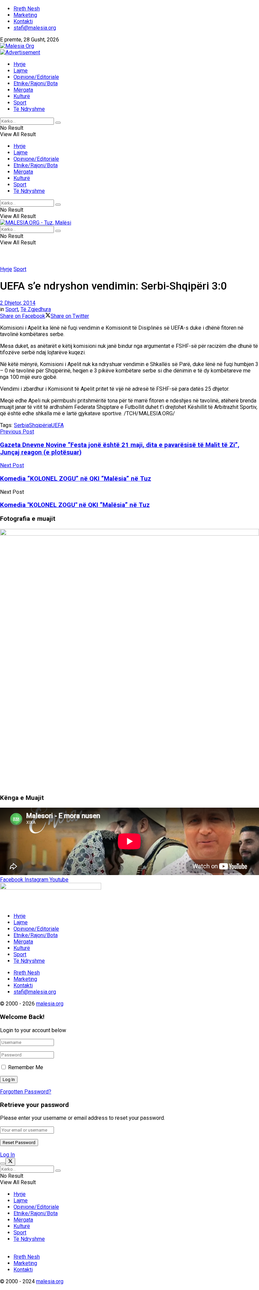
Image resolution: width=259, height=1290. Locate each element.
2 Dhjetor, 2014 (17, 303)
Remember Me (25, 1067)
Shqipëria (40, 425)
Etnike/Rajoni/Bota (35, 83)
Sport (19, 102)
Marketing (25, 15)
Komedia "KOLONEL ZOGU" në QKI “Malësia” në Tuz (75, 505)
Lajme (20, 70)
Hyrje (19, 64)
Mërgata (23, 90)
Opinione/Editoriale (36, 77)
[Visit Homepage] (17, 46)
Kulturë (21, 96)
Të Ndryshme (29, 109)
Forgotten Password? (25, 1091)
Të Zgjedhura (36, 309)
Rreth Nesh (26, 8)
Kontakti (23, 21)
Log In (7, 1154)
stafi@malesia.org (34, 28)
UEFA (57, 425)
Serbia (21, 425)
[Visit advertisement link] (20, 52)
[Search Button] (58, 123)
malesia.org (49, 1003)
